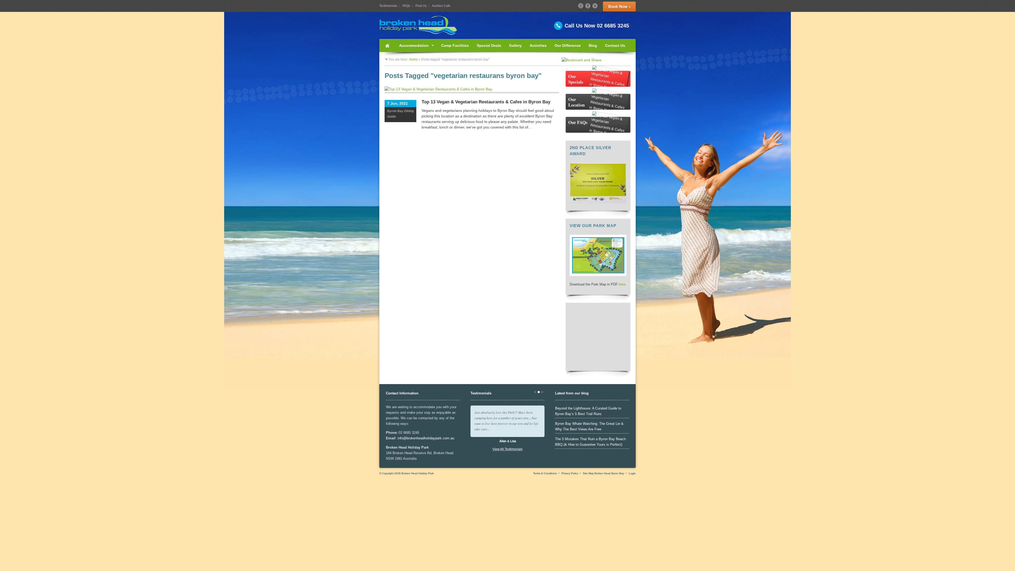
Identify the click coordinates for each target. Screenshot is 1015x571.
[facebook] (587, 5)
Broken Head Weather (598, 364)
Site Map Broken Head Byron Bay (603, 473)
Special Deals (489, 45)
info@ (402, 438)
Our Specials (575, 79)
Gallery (515, 45)
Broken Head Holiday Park (418, 473)
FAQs (406, 6)
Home (387, 45)
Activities (538, 45)
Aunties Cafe (441, 6)
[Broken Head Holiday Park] (507, 25)
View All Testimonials (507, 449)
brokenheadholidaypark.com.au (430, 438)
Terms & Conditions (545, 473)
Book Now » (619, 6)
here (622, 284)
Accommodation (412, 47)
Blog (593, 45)
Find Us (421, 6)
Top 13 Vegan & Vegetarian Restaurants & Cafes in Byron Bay (486, 101)
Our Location (576, 102)
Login (632, 473)
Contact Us (615, 45)
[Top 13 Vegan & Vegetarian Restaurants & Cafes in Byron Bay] (472, 89)
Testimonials (388, 6)
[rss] (595, 5)
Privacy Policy (569, 473)
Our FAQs (578, 122)
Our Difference (568, 45)
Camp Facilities (455, 45)
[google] (580, 5)
